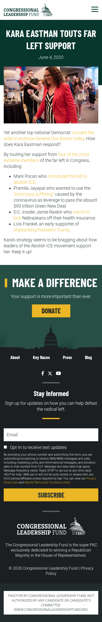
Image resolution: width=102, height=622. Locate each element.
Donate (51, 310)
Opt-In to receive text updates (38, 447)
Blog (88, 357)
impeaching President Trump (42, 229)
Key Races (41, 357)
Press (67, 357)
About (15, 357)
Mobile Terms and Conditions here (47, 482)
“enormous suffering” (34, 194)
